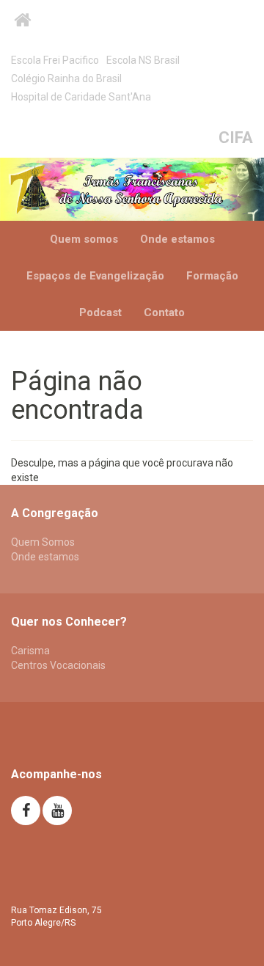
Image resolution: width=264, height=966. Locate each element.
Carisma (30, 650)
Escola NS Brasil (143, 60)
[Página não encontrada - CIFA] (132, 188)
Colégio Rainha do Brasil (66, 78)
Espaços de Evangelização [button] (95, 275)
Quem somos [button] (84, 239)
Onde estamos (177, 239)
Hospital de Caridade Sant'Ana (81, 97)
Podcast (100, 312)
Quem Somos (43, 542)
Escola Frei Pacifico (55, 60)
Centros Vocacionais (58, 665)
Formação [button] (212, 275)
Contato (164, 312)
